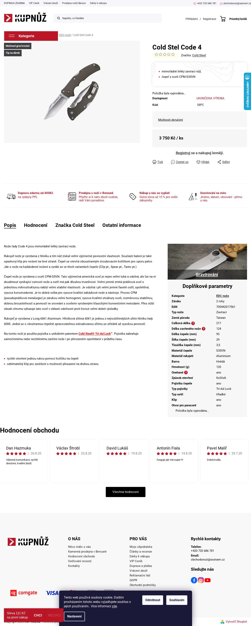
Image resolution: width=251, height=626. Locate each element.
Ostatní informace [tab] (121, 225)
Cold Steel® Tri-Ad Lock (95, 333)
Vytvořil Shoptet (236, 621)
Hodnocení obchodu (81, 556)
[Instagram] (201, 581)
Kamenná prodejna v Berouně (87, 551)
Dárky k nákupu (98, 3)
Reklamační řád (140, 575)
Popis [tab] (10, 225)
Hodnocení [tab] (35, 225)
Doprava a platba (141, 566)
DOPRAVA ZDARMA (14, 3)
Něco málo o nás (79, 547)
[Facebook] (194, 581)
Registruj (183, 153)
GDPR (133, 580)
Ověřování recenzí (79, 561)
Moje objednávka (141, 547)
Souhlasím (176, 600)
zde (114, 606)
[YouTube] (207, 581)
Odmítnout (152, 600)
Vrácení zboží (50, 3)
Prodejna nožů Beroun (74, 3)
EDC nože (222, 296)
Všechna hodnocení (126, 492)
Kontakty (74, 566)
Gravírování (207, 274)
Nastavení (74, 616)
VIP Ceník (34, 3)
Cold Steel (199, 55)
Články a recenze (141, 551)
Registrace (209, 18)
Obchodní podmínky (143, 585)
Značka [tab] (74, 225)
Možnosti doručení (170, 120)
